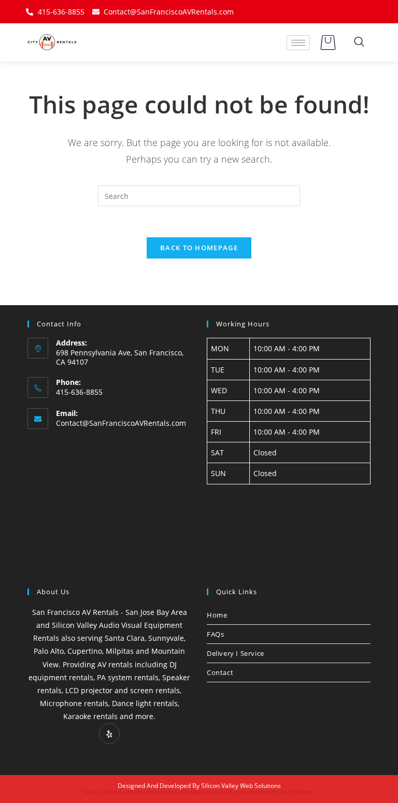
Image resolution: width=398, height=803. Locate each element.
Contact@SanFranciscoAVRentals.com (121, 423)
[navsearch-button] (359, 42)
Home (217, 615)
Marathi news (184, 791)
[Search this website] (199, 195)
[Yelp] (109, 733)
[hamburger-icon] (298, 42)
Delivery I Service (235, 653)
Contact (220, 672)
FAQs (215, 634)
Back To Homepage (199, 247)
